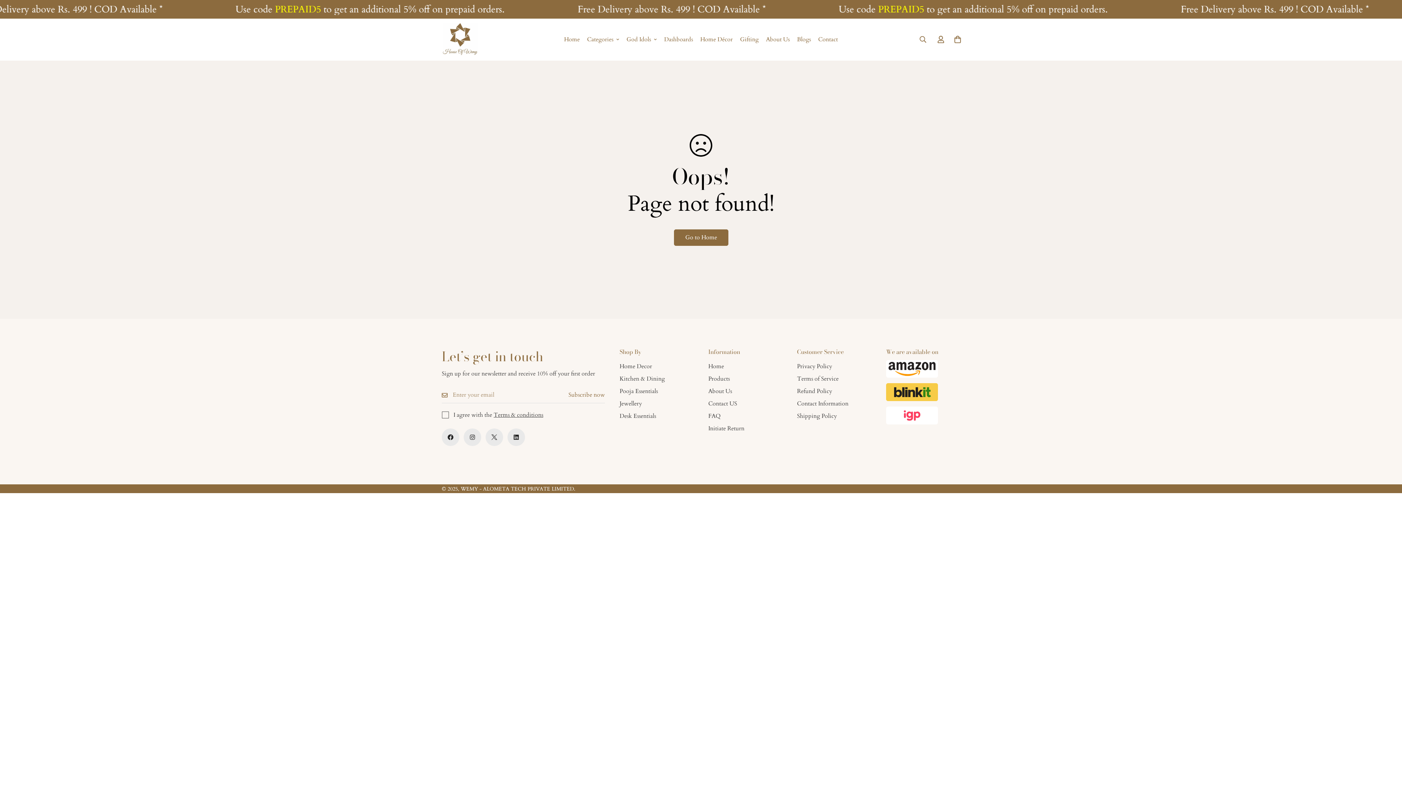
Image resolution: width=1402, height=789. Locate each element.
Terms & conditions (518, 415)
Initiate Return (726, 428)
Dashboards (678, 40)
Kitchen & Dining (642, 379)
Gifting (749, 40)
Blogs (804, 40)
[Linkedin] (516, 437)
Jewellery (631, 404)
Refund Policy (814, 391)
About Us (778, 40)
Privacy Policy (814, 366)
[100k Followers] (472, 437)
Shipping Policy (817, 416)
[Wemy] (460, 40)
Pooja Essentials (639, 391)
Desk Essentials (638, 416)
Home (572, 40)
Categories (600, 40)
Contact (828, 40)
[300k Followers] (450, 437)
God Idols (639, 40)
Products (719, 379)
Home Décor (716, 40)
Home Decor (636, 366)
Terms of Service (818, 379)
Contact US (722, 404)
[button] (957, 39)
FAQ (714, 416)
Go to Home (701, 237)
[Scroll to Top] (1387, 749)
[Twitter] (494, 437)
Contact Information (823, 404)
